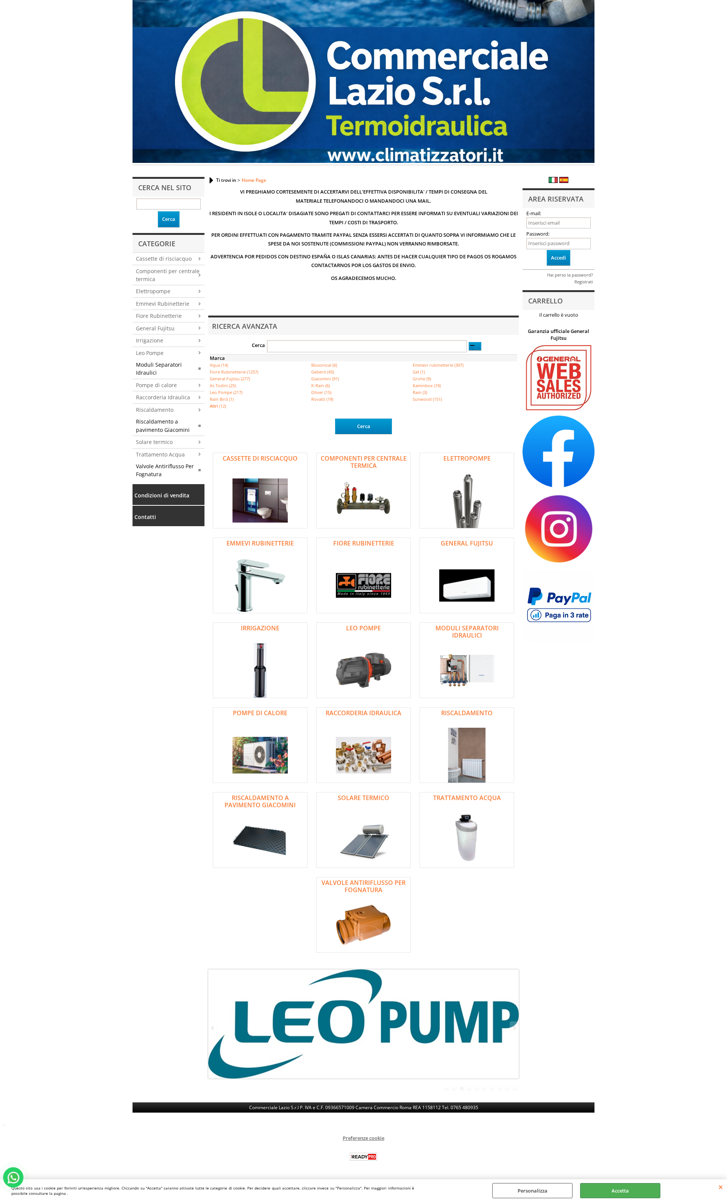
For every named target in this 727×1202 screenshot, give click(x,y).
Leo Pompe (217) (226, 392)
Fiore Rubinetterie (159, 315)
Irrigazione (149, 340)
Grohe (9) (422, 378)
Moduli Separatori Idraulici (159, 368)
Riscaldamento (154, 409)
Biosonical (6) (324, 365)
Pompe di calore (156, 385)
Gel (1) (419, 372)
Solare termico (154, 441)
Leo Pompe (150, 352)
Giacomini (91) (325, 378)
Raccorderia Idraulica (163, 397)
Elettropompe (153, 291)
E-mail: (533, 213)
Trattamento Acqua (160, 454)
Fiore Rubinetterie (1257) (234, 372)
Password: (537, 233)
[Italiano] (553, 181)
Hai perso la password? (570, 275)
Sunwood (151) (427, 399)
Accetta (620, 1190)
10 (515, 1088)
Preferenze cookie (363, 1138)
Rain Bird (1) (222, 399)
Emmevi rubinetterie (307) (438, 365)
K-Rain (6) (320, 385)
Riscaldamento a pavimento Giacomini (163, 425)
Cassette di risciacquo (164, 258)
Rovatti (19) (322, 399)
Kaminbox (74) (427, 385)
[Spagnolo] (564, 181)
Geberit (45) (322, 372)
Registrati (583, 281)
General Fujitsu (155, 328)
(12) (218, 406)
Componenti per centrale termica (168, 275)
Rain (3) (420, 392)
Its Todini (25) (223, 385)
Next (514, 1028)
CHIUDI (720, 1187)
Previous (213, 1028)
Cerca (258, 345)
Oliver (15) (321, 392)
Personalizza (533, 1190)
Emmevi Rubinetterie (162, 303)
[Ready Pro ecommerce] (363, 1157)
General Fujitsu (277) (230, 378)
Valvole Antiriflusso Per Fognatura (165, 470)
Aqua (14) (219, 365)
